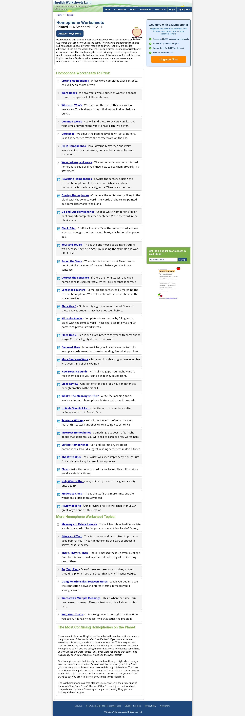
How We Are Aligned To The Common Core (103, 706)
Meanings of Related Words (79, 524)
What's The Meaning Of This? (80, 396)
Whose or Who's (72, 105)
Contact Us (145, 9)
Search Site (160, 9)
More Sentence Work (75, 359)
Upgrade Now (169, 59)
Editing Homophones (75, 444)
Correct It (68, 133)
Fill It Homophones (74, 146)
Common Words (72, 121)
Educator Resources (133, 706)
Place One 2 (69, 335)
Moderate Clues (72, 493)
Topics (133, 9)
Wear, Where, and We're (77, 162)
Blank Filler (69, 228)
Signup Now (184, 9)
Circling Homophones (75, 80)
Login (172, 9)
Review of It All (71, 505)
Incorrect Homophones (76, 432)
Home (107, 9)
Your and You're (72, 244)
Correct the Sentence (75, 277)
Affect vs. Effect (72, 536)
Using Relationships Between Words (85, 581)
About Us (78, 706)
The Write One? (71, 457)
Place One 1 (69, 306)
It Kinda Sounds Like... (75, 408)
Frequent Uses (71, 347)
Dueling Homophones (75, 195)
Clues (65, 469)
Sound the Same (72, 261)
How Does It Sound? (74, 371)
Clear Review (70, 383)
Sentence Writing (73, 420)
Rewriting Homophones (77, 178)
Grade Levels (120, 9)
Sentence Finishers (73, 289)
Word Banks (69, 93)
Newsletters (165, 706)
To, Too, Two (70, 569)
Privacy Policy (150, 706)
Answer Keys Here (69, 33)
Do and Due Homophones (78, 211)
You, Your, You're (72, 614)
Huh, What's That (73, 481)
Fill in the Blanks (72, 318)
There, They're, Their (75, 553)
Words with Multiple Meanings (81, 598)
